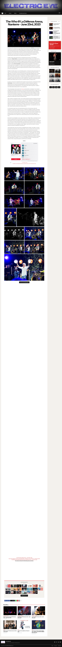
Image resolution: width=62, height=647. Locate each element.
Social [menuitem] (10, 13)
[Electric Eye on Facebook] (50, 87)
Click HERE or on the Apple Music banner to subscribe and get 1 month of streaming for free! (24, 163)
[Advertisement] (25, 293)
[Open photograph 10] (34, 233)
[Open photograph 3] (14, 187)
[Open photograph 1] (14, 174)
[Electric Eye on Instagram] (53, 87)
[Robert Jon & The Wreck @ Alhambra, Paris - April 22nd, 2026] (10, 610)
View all (59, 21)
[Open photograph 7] (10, 217)
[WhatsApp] (16, 600)
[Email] (19, 600)
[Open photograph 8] (30, 217)
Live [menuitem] (5, 13)
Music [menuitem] (15, 13)
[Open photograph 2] (34, 174)
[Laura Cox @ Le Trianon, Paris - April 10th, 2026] (38, 610)
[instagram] (56, 642)
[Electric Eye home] (2, 13)
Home (52, 645)
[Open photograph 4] (34, 187)
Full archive (58, 51)
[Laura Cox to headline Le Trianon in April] (24, 624)
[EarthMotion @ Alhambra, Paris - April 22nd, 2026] (24, 610)
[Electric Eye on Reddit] (59, 87)
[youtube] (60, 642)
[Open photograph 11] (14, 247)
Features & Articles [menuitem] (22, 13)
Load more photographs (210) (24, 282)
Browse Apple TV (24, 595)
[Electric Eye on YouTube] (56, 87)
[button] (59, 13)
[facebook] (54, 642)
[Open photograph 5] (14, 201)
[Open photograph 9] (14, 233)
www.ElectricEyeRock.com (9, 645)
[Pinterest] (17, 600)
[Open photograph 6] (34, 201)
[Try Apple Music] (24, 162)
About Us (55, 645)
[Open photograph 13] (24, 267)
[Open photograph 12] (34, 247)
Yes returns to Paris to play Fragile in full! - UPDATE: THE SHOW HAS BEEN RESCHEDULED (38, 631)
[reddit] (58, 642)
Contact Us (59, 645)
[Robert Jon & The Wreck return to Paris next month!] (10, 624)
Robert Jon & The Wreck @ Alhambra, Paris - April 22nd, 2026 (9, 617)
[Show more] (21, 600)
